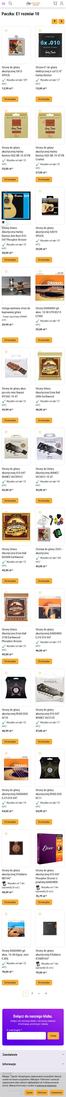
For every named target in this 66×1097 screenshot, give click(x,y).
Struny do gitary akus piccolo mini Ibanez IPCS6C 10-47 (14, 392)
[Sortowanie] (61, 21)
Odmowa (41, 1092)
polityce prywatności (46, 1085)
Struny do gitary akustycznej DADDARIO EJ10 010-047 (49, 633)
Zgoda (29, 1092)
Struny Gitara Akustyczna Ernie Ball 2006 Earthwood (48, 392)
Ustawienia (56, 1092)
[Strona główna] (33, 3)
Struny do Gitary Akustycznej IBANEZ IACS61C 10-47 (47, 472)
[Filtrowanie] (55, 21)
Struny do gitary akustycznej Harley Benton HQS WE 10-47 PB (16, 151)
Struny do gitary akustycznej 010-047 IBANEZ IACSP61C (13, 472)
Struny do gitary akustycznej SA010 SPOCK (46, 231)
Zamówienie (9, 1054)
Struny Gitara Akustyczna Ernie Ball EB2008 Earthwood (14, 553)
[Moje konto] (62, 3)
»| (46, 993)
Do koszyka (10, 99)
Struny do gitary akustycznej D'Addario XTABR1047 (48, 954)
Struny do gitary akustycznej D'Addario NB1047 (14, 874)
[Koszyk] (55, 3)
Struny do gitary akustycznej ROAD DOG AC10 (15, 713)
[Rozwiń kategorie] (3, 3)
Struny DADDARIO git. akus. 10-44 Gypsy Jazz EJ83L (15, 954)
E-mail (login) (13, 1030)
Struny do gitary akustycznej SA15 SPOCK (12, 71)
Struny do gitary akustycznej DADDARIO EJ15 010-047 (15, 794)
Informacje (9, 1064)
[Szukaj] (10, 3)
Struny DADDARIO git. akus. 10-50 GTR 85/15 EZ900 (48, 312)
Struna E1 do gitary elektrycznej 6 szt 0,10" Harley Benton (49, 71)
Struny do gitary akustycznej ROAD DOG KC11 (49, 794)
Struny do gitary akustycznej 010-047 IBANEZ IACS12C (47, 713)
